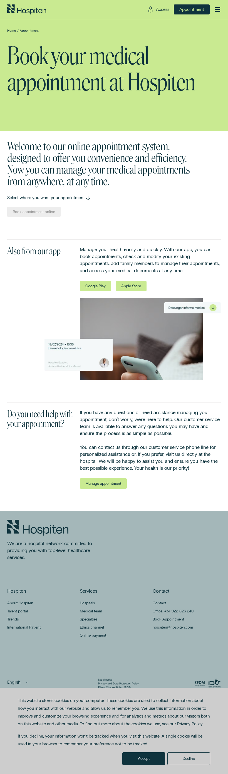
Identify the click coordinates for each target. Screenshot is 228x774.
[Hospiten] (26, 9)
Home (11, 31)
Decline (189, 758)
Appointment (29, 31)
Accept (144, 758)
